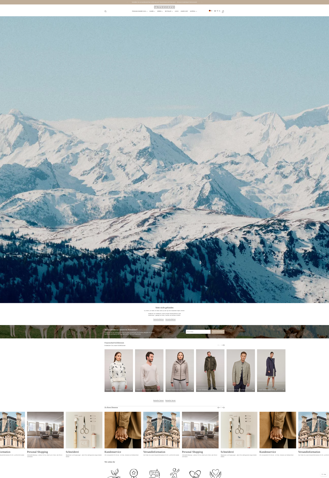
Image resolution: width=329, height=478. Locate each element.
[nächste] (202, 2)
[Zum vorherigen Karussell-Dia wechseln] (219, 345)
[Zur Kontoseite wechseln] (220, 11)
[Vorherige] (127, 2)
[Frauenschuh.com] (164, 7)
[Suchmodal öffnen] (105, 11)
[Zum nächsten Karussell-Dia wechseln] (223, 345)
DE (211, 10)
